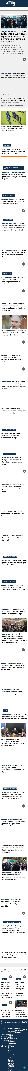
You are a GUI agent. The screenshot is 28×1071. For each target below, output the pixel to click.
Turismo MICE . (7, 199)
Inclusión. (5, 433)
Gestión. (4, 355)
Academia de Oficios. (9, 819)
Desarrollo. (5, 663)
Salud (6, 710)
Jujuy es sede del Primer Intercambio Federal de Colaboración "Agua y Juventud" (14, 930)
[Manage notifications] (24, 1067)
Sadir (18, 1016)
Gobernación (8, 219)
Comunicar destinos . (10, 458)
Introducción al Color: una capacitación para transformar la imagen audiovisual (14, 955)
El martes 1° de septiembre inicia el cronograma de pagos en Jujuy (14, 411)
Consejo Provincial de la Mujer (11, 168)
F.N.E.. (4, 792)
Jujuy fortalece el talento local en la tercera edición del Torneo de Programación (7, 1049)
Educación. (5, 98)
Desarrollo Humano (9, 429)
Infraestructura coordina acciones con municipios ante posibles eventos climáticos (13, 75)
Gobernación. (7, 331)
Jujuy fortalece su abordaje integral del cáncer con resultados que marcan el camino (14, 716)
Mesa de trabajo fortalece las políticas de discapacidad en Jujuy (11, 435)
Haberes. (5, 409)
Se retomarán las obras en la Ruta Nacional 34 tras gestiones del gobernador (14, 333)
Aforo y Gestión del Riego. (12, 926)
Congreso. (6, 149)
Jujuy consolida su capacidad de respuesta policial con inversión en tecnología (14, 611)
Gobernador (21, 1042)
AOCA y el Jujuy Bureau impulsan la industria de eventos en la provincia (12, 201)
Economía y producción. (11, 634)
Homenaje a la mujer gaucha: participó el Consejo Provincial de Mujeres (14, 176)
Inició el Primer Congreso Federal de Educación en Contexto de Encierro (13, 151)
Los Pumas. (5, 126)
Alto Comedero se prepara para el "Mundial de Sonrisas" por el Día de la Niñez (14, 562)
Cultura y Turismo (8, 195)
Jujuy (4, 1016)
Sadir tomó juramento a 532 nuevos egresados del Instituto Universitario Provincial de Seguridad (14, 36)
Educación (6, 94)
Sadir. (4, 304)
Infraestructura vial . (10, 223)
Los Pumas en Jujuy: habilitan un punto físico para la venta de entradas (13, 128)
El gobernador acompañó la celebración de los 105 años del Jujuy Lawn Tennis (21, 1049)
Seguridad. (7, 31)
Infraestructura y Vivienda (12, 922)
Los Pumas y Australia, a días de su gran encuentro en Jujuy (12, 691)
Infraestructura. (7, 73)
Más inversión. (7, 277)
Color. (4, 953)
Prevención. (7, 873)
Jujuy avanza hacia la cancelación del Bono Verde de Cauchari (12, 514)
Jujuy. (3, 511)
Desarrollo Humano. (9, 585)
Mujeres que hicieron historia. (14, 172)
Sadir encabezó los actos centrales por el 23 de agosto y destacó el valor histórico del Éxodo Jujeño (20, 1025)
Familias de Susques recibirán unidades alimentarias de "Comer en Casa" (13, 587)
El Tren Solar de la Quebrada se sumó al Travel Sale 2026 (12, 538)
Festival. (5, 484)
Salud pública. (8, 714)
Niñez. (4, 560)
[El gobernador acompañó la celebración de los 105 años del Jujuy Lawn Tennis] (21, 1040)
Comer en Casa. (8, 765)
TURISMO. (6, 536)
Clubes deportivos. (9, 250)
